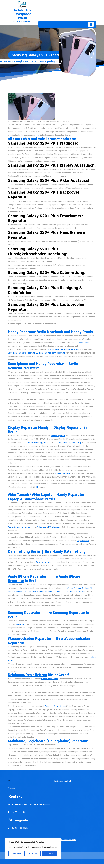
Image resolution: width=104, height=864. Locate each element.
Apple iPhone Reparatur (27, 576)
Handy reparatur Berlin (63, 781)
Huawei (47, 442)
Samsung (38, 442)
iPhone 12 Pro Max (77, 591)
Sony (64, 442)
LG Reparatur (41, 353)
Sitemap (11, 788)
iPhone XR (43, 591)
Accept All (49, 853)
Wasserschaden (21, 638)
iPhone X (11, 591)
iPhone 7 (71, 588)
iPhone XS (20, 591)
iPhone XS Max (31, 591)
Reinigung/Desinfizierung (55, 706)
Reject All (33, 853)
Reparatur (61, 353)
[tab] (91, 24)
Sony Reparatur (14, 353)
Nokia (59, 442)
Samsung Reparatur (54, 349)
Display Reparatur (22, 427)
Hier (37, 135)
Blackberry (52, 353)
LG (69, 442)
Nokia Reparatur (28, 353)
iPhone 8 (79, 588)
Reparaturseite (83, 541)
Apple (30, 442)
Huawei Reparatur (71, 349)
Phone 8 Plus (89, 588)
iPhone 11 (52, 591)
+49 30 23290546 (18, 812)
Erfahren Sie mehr (62, 473)
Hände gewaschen (49, 679)
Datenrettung (19, 551)
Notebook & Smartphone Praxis (22, 14)
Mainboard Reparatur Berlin (65, 840)
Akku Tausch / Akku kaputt (30, 494)
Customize (16, 853)
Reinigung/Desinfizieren (27, 675)
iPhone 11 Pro (63, 591)
